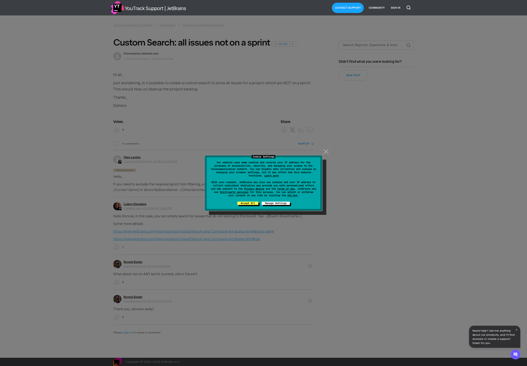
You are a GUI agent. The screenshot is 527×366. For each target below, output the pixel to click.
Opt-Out (292, 195)
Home (117, 8)
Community (377, 7)
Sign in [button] (395, 7)
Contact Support (348, 7)
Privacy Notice (254, 189)
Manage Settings (276, 203)
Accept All (248, 203)
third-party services (234, 192)
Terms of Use (286, 189)
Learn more (271, 175)
